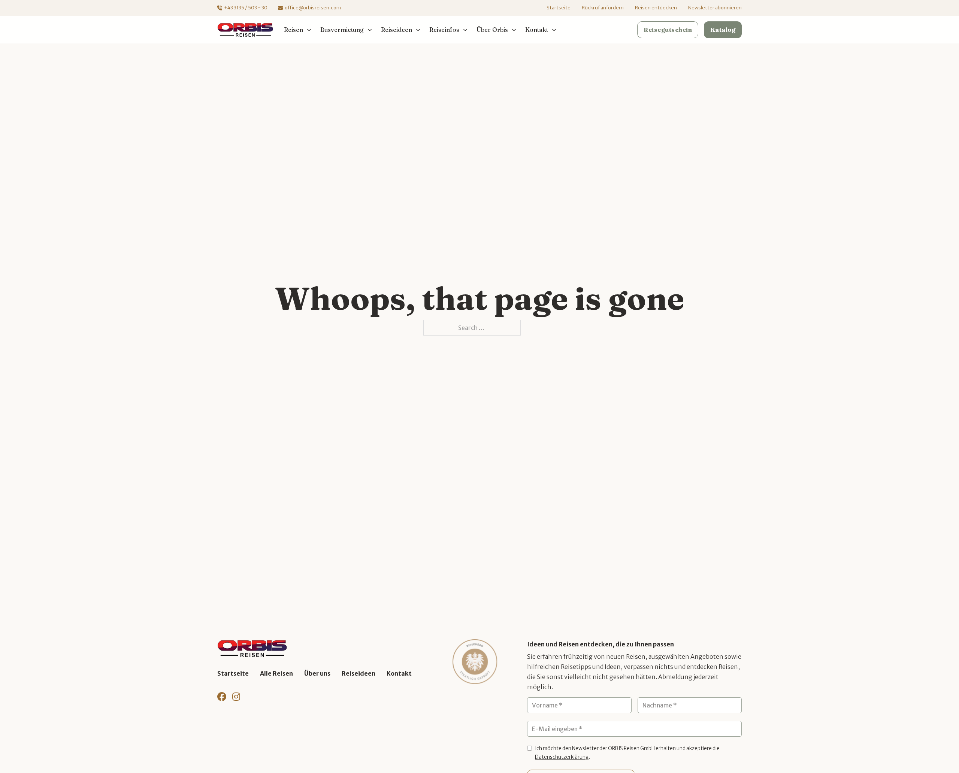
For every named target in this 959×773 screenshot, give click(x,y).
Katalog (723, 29)
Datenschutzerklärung (562, 757)
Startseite (559, 7)
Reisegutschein (668, 29)
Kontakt (399, 673)
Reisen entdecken (656, 7)
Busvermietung (342, 29)
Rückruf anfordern (603, 7)
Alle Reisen (276, 673)
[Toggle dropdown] (309, 30)
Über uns (317, 673)
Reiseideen (358, 673)
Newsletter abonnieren (715, 7)
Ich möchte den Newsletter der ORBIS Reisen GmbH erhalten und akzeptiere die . (627, 752)
